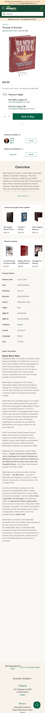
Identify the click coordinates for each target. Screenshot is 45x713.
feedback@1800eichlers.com (28, 3)
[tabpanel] (22, 54)
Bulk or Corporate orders (30, 667)
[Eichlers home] (11, 8)
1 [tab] (19, 76)
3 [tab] (25, 76)
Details (22, 695)
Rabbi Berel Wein (11, 31)
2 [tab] (22, 76)
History (20, 324)
